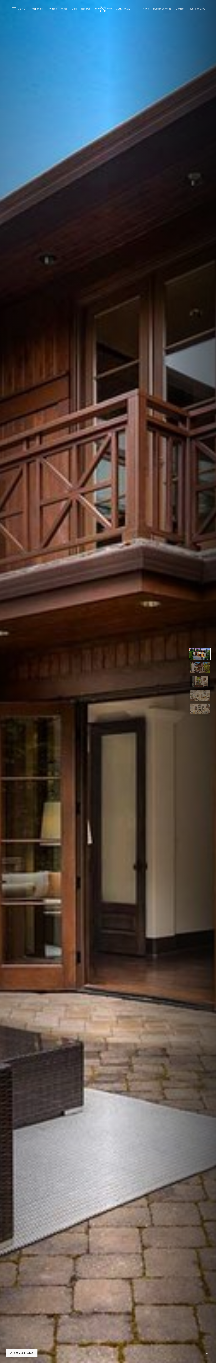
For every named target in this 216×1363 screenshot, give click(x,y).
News (146, 8)
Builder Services (162, 8)
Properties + (38, 8)
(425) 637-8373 (197, 8)
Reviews (86, 8)
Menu (21, 8)
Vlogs (64, 8)
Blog (74, 8)
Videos (53, 8)
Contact (180, 8)
